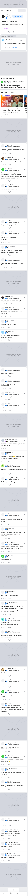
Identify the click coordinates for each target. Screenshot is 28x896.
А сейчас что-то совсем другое (9, 18)
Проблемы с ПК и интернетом (20, 81)
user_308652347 (7, 81)
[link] (12, 106)
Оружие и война (13, 441)
